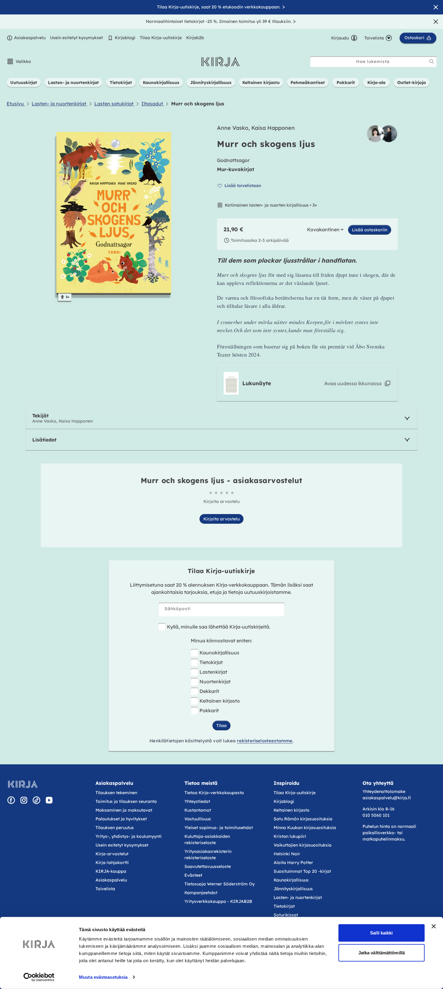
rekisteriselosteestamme (264, 741)
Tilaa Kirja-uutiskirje (161, 37)
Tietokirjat (211, 662)
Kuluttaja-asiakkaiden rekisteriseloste (207, 839)
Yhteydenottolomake (384, 791)
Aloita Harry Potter (293, 862)
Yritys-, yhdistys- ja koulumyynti (129, 836)
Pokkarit (209, 710)
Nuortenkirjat (215, 682)
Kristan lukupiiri (290, 836)
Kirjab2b (195, 37)
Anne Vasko (232, 127)
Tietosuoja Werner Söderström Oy (219, 884)
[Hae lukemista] (431, 61)
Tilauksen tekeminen (116, 792)
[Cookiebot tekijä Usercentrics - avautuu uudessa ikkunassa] (39, 977)
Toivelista (105, 888)
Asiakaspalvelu (30, 37)
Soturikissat (286, 915)
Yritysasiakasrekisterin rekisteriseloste (207, 854)
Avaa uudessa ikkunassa (353, 383)
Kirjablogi (125, 37)
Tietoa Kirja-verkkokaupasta (214, 792)
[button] (19, 61)
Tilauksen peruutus (115, 827)
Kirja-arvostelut (112, 853)
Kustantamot (197, 810)
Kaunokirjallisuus (219, 653)
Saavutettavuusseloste (207, 866)
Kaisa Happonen (273, 127)
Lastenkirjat (213, 672)
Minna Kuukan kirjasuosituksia (305, 827)
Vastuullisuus (197, 819)
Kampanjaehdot (200, 892)
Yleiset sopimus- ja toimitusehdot (218, 827)
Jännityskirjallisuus (293, 888)
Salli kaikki (381, 932)
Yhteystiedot (197, 801)
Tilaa (221, 725)
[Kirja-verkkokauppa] (23, 784)
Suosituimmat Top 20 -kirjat (302, 871)
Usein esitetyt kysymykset (76, 37)
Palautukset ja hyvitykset (121, 819)
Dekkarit (209, 691)
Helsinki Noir (287, 853)
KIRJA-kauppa (111, 871)
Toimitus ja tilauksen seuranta (126, 801)
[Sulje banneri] (434, 926)
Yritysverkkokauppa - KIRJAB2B (218, 901)
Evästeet (193, 875)
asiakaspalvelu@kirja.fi (387, 797)
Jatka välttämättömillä (381, 952)
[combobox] (373, 61)
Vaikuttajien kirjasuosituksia (302, 845)
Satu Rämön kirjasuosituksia (303, 819)
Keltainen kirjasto (220, 701)
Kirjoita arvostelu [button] (221, 519)
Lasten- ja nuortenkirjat (298, 897)
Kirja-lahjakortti (112, 862)
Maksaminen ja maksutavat (124, 810)
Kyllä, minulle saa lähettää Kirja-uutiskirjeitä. (218, 627)
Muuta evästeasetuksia (103, 977)
